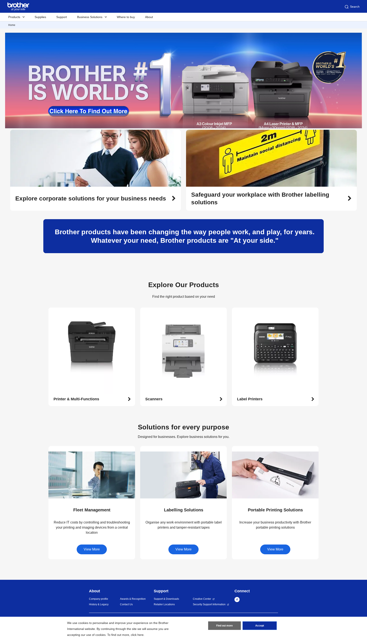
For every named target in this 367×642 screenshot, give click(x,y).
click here (137, 634)
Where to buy (126, 17)
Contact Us (126, 604)
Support (61, 17)
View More (92, 549)
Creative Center (202, 598)
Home (11, 25)
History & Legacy (99, 604)
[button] (95, 198)
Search (355, 6)
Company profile (98, 598)
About (149, 17)
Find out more (224, 625)
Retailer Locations (164, 604)
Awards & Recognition (133, 598)
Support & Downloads (166, 598)
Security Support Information (209, 604)
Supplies (40, 17)
